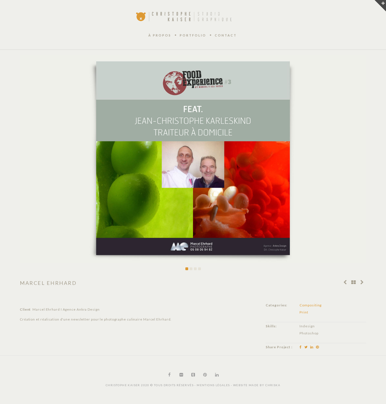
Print (304, 312)
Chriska (272, 385)
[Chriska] (184, 16)
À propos (159, 35)
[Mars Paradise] (362, 282)
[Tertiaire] (345, 282)
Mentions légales (214, 385)
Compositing (311, 305)
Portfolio (193, 35)
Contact (226, 35)
